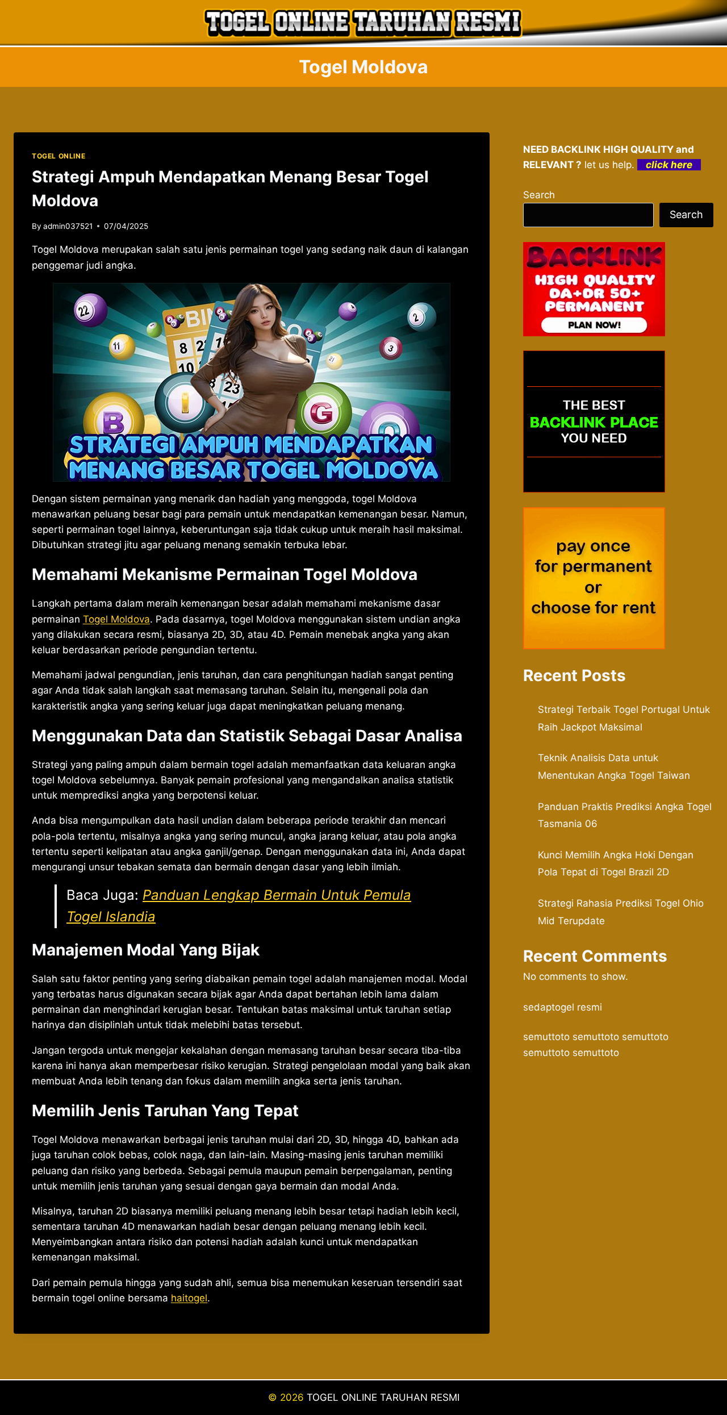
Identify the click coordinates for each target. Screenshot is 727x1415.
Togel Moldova (116, 619)
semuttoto (546, 1036)
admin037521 (68, 226)
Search (539, 195)
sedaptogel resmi (562, 1007)
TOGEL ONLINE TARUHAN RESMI (383, 1397)
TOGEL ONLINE (58, 156)
